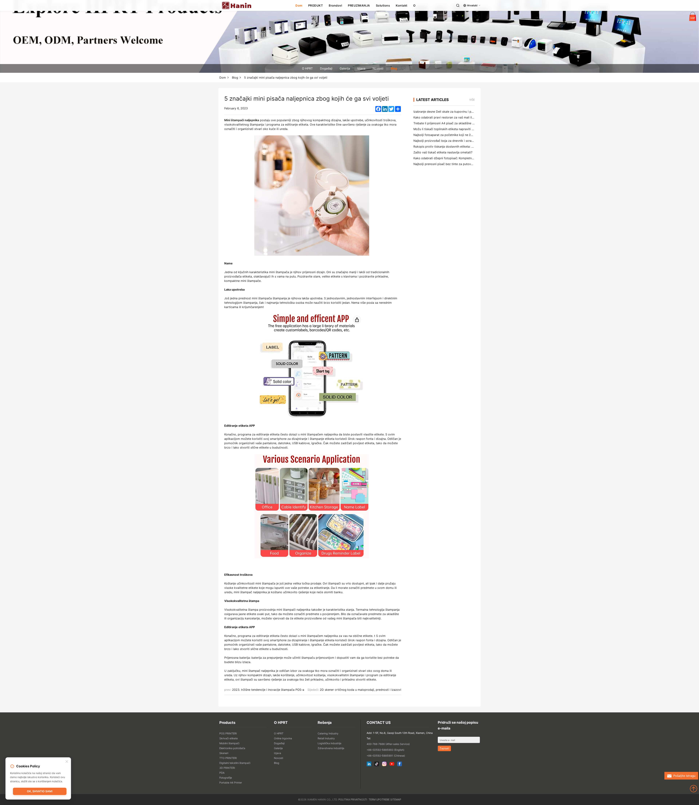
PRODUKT (315, 5)
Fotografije (225, 777)
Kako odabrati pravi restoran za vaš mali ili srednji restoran (454, 117)
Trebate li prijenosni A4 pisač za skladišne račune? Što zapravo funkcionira (465, 123)
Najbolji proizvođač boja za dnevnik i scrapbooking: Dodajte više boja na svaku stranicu (474, 140)
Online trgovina (283, 738)
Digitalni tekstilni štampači (234, 762)
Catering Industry (328, 733)
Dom (298, 5)
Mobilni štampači (229, 743)
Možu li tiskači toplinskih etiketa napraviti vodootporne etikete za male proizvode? (470, 129)
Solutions (383, 5)
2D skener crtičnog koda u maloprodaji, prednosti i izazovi (360, 689)
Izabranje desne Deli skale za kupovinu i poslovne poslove (453, 111)
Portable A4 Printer (230, 782)
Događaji (326, 68)
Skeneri (223, 753)
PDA (221, 772)
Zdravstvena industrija (331, 748)
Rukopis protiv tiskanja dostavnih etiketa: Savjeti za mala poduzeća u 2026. (465, 146)
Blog (394, 68)
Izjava (361, 68)
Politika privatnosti (352, 799)
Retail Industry (326, 738)
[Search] (458, 5)
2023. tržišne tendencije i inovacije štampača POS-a (268, 689)
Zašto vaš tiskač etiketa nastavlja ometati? (442, 152)
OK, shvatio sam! (40, 791)
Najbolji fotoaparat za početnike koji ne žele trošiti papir (452, 135)
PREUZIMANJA (359, 5)
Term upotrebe (379, 799)
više (472, 99)
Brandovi (335, 5)
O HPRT (307, 68)
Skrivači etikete (228, 738)
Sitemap (395, 799)
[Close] (67, 761)
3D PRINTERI (227, 767)
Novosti (378, 68)
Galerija (345, 68)
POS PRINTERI (228, 733)
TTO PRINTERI (228, 758)
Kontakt (401, 5)
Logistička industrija (329, 743)
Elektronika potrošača (232, 748)
